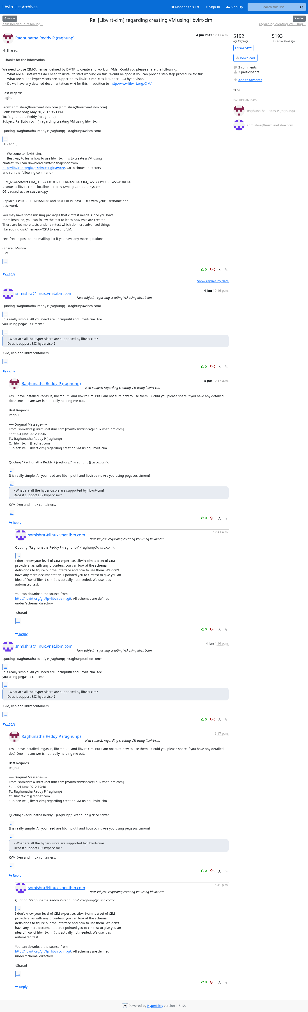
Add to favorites (250, 80)
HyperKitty (155, 1006)
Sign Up (236, 7)
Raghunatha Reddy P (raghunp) (44, 38)
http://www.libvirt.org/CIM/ (131, 83)
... (5, 139)
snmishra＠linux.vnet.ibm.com (43, 293)
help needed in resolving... (22, 24)
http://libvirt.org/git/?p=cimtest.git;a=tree (33, 168)
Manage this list (186, 7)
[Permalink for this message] (226, 270)
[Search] (302, 7)
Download (247, 58)
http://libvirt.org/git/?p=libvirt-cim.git (43, 598)
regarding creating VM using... (282, 24)
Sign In (214, 7)
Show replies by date (213, 281)
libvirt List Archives (19, 7)
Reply (10, 274)
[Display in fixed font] (219, 270)
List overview (243, 48)
